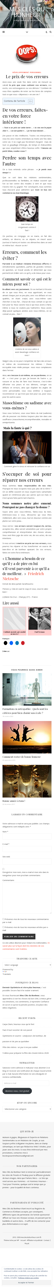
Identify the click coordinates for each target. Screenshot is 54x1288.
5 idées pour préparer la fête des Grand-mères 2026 (26, 1053)
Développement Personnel (27, 72)
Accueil (23, 1240)
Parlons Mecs (31, 1178)
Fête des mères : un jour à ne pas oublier (20, 1047)
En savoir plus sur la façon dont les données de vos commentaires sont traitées (26, 946)
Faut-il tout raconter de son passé (17, 1030)
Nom (5, 831)
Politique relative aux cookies (28, 1278)
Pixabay (25, 1175)
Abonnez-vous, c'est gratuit (17, 1091)
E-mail (6, 844)
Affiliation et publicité (35, 1240)
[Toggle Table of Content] (29, 101)
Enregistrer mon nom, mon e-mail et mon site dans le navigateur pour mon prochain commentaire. (26, 874)
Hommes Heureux (38, 1181)
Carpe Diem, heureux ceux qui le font (18, 1024)
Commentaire (8, 880)
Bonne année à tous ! (14, 800)
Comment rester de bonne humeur (22, 756)
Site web (6, 856)
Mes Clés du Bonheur (27, 12)
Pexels (16, 1175)
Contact (46, 1240)
